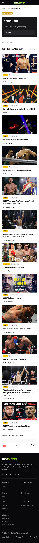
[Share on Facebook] (3, 42)
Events (4, 490)
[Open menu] (3, 2)
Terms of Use (20, 537)
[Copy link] (11, 42)
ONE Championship (27, 490)
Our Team (5, 509)
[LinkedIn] (7, 474)
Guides (4, 496)
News (3, 487)
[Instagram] (15, 474)
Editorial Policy (6, 521)
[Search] (36, 3)
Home (3, 8)
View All (32, 49)
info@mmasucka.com (27, 505)
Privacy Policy (6, 518)
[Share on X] (7, 42)
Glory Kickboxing (7, 13)
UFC (22, 487)
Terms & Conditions (8, 525)
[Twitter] (3, 474)
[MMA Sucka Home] (20, 3)
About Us (4, 505)
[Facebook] (11, 474)
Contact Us (5, 512)
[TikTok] (19, 474)
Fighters (10, 8)
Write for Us (5, 515)
